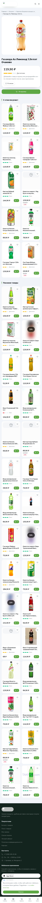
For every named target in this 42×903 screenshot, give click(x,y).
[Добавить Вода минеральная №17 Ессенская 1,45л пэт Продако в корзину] (36, 690)
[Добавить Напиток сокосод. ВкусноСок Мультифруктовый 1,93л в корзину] (16, 166)
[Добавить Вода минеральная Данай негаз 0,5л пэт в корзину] (16, 488)
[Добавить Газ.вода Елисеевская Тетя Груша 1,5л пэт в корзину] (36, 383)
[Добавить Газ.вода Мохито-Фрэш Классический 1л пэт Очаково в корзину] (16, 690)
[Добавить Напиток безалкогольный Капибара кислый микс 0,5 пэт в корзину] (36, 237)
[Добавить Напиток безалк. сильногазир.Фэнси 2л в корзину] (16, 589)
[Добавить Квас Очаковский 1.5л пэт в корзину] (16, 417)
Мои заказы (5, 832)
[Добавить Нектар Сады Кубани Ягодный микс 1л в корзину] (36, 452)
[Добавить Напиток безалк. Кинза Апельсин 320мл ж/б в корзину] (16, 450)
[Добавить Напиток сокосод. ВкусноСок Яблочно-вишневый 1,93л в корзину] (36, 133)
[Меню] (38, 3)
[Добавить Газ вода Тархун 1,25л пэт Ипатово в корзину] (16, 271)
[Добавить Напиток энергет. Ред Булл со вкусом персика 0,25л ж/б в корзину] (36, 202)
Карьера (4, 845)
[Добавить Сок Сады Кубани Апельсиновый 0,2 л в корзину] (36, 273)
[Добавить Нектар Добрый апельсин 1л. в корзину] (16, 200)
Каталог (11, 11)
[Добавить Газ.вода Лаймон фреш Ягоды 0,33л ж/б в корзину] (16, 555)
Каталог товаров (7, 825)
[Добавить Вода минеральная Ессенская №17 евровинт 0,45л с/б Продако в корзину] (36, 417)
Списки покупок (7, 835)
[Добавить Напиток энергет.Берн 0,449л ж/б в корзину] (36, 349)
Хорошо (21, 892)
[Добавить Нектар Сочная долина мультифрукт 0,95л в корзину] (36, 315)
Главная (4, 11)
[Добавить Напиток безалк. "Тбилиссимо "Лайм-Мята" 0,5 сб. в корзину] (16, 315)
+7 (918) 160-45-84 (10, 854)
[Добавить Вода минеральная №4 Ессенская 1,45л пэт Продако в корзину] (16, 521)
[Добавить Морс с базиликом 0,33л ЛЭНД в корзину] (16, 656)
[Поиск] (35, 3)
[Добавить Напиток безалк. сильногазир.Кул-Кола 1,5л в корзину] (36, 521)
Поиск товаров (6, 829)
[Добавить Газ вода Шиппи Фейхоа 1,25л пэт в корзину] (16, 133)
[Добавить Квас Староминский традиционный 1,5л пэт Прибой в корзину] (36, 656)
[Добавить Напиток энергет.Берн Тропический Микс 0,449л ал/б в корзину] (36, 555)
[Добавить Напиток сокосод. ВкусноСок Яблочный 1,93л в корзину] (16, 349)
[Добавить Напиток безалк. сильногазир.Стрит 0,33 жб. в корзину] (36, 589)
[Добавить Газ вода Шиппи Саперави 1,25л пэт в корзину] (36, 166)
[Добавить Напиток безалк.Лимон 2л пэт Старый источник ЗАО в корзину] (36, 795)
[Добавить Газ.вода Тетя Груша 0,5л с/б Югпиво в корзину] (36, 488)
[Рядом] (9, 4)
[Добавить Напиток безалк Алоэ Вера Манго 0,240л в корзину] (36, 757)
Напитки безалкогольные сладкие (26, 11)
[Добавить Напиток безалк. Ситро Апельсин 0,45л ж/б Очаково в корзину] (16, 237)
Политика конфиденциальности (12, 842)
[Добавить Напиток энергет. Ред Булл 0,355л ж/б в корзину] (16, 622)
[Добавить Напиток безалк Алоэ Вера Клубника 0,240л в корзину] (16, 724)
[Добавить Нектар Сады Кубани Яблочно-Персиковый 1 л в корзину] (16, 759)
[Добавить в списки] (17, 106)
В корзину (22, 92)
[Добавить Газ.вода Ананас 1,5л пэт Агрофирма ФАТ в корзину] (16, 383)
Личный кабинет (7, 839)
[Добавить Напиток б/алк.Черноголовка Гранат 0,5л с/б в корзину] (36, 622)
